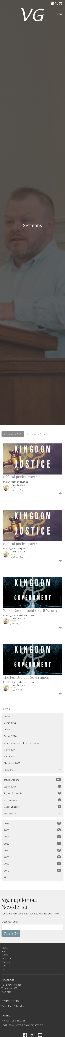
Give (4, 968)
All (5, 877)
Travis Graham (32, 779)
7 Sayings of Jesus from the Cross (21, 742)
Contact (5, 965)
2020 (32, 863)
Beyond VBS (10, 722)
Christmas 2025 (12, 763)
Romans (8, 715)
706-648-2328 (17, 1020)
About (5, 951)
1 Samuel (9, 756)
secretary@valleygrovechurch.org (26, 1024)
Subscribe (11, 933)
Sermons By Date (12, 434)
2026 (32, 823)
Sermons (6, 961)
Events (5, 954)
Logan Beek (32, 786)
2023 (32, 843)
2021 (32, 857)
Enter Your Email (10, 921)
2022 (32, 850)
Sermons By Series (36, 434)
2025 (32, 830)
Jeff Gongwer (32, 799)
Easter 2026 (10, 736)
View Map (6, 991)
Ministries (6, 958)
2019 (32, 870)
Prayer (7, 729)
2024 (32, 836)
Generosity (9, 749)
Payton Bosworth (32, 793)
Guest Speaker (32, 806)
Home (5, 947)
